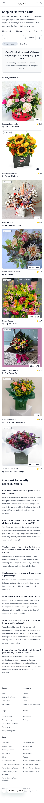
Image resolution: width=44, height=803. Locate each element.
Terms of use (6, 727)
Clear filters (24, 44)
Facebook (27, 716)
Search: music (11, 44)
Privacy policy (7, 720)
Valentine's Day (29, 742)
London (26, 750)
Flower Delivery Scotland (11, 764)
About (25, 693)
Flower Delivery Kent (30, 764)
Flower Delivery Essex (31, 772)
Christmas (5, 742)
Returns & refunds (8, 697)
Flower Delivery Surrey (31, 768)
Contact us (6, 701)
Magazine (26, 697)
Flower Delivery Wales (10, 768)
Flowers (19, 31)
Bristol (4, 757)
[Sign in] (37, 3)
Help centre (6, 704)
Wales (25, 757)
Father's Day (28, 746)
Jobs (25, 701)
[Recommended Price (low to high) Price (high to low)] (39, 37)
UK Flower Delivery (8, 761)
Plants (28, 31)
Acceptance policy (9, 731)
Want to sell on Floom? (32, 704)
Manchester (6, 753)
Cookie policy (7, 716)
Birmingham (27, 753)
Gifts (36, 31)
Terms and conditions (10, 723)
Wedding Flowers (8, 750)
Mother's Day (8, 31)
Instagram (27, 720)
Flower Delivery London (32, 761)
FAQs (3, 693)
